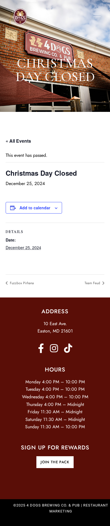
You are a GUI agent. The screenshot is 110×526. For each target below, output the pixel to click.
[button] (54, 462)
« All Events (18, 141)
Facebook (41, 348)
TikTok (68, 348)
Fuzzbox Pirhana (21, 283)
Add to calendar (34, 207)
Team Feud (93, 283)
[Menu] (95, 15)
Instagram (54, 348)
